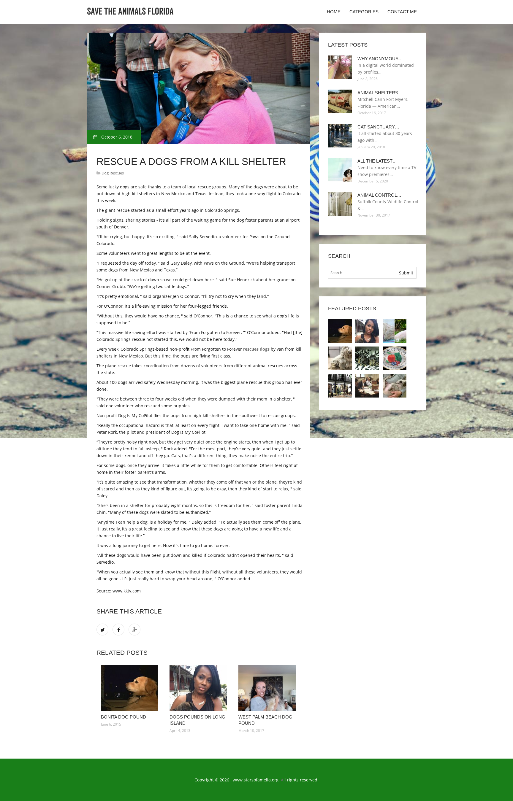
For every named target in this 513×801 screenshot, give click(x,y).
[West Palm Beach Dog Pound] (268, 688)
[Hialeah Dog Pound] (367, 358)
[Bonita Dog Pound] (131, 688)
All (283, 780)
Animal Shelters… (380, 92)
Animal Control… (379, 195)
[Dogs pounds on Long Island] (199, 688)
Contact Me (402, 11)
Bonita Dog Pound (123, 716)
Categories (364, 11)
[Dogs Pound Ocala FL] (394, 386)
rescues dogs (256, 349)
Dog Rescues (113, 173)
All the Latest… (377, 160)
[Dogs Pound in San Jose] (340, 358)
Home (334, 11)
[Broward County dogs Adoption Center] (340, 386)
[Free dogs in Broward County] (394, 358)
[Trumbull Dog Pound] (367, 386)
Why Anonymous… (380, 58)
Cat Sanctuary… (378, 126)
